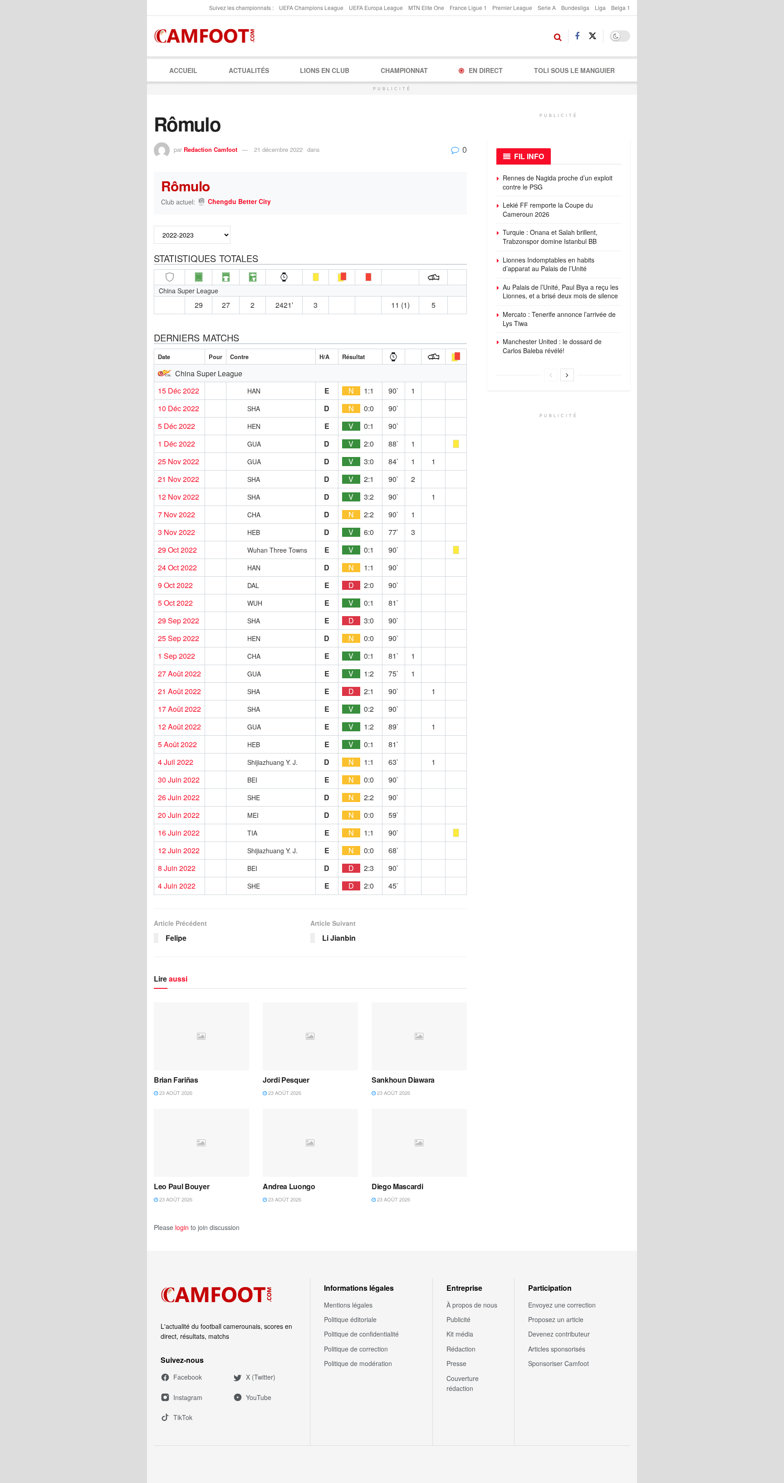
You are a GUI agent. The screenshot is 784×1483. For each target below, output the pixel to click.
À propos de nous (471, 1304)
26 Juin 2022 (179, 797)
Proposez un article (555, 1319)
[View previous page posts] (551, 375)
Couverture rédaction (462, 1383)
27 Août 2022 (179, 673)
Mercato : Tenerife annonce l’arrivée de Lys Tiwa (559, 319)
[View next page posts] (567, 375)
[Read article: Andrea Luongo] (310, 1143)
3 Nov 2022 (176, 532)
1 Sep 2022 (176, 656)
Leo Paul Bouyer (181, 1186)
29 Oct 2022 (177, 549)
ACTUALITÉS (249, 70)
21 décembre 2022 (278, 149)
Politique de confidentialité (361, 1333)
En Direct (486, 70)
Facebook (187, 1376)
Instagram (187, 1397)
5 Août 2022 (177, 744)
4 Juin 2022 (177, 885)
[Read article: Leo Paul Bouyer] (201, 1143)
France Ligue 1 (468, 7)
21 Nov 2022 (178, 479)
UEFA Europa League (376, 7)
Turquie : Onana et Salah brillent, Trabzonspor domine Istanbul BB (550, 237)
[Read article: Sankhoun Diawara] (419, 1036)
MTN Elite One (426, 7)
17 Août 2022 (179, 709)
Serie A (547, 7)
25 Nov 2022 (178, 461)
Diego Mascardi (397, 1186)
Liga (600, 7)
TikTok (182, 1417)
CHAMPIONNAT (404, 70)
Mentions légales (348, 1304)
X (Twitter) (260, 1376)
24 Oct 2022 (177, 567)
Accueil (183, 70)
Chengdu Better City (239, 202)
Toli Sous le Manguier (574, 70)
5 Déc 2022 (176, 426)
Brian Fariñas (176, 1080)
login (182, 1227)
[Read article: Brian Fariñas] (201, 1036)
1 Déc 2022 (176, 443)
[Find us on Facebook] (577, 36)
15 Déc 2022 (178, 390)
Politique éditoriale (350, 1319)
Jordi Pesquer (286, 1080)
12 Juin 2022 (179, 850)
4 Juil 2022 (175, 762)
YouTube (258, 1397)
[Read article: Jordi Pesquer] (310, 1036)
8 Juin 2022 (177, 868)
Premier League (512, 7)
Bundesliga (575, 7)
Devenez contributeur (559, 1333)
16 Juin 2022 (179, 832)
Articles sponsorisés (556, 1348)
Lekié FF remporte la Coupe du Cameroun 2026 (548, 209)
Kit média (459, 1333)
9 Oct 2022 (175, 585)
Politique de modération (358, 1363)
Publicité (458, 1319)
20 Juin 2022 (179, 815)
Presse (456, 1363)
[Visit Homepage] (207, 36)
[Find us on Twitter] (592, 36)
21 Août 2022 (179, 691)
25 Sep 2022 (178, 638)
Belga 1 (620, 7)
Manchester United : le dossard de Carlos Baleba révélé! (552, 346)
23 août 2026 (175, 1092)
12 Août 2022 (179, 726)
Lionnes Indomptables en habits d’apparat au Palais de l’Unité (548, 264)
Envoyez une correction (562, 1304)
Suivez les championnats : (241, 7)
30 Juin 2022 (179, 779)
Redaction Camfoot (210, 149)
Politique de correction (356, 1348)
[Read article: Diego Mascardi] (419, 1143)
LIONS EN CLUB (324, 70)
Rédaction (460, 1348)
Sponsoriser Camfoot (558, 1363)
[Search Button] (558, 36)
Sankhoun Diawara (403, 1080)
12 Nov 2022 (178, 496)
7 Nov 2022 (176, 514)
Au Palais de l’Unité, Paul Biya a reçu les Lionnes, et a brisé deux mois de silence (560, 291)
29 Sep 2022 (178, 620)
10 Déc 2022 (178, 408)
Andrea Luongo (289, 1186)
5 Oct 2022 (175, 603)
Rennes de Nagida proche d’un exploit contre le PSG (557, 182)
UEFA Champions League (311, 7)
